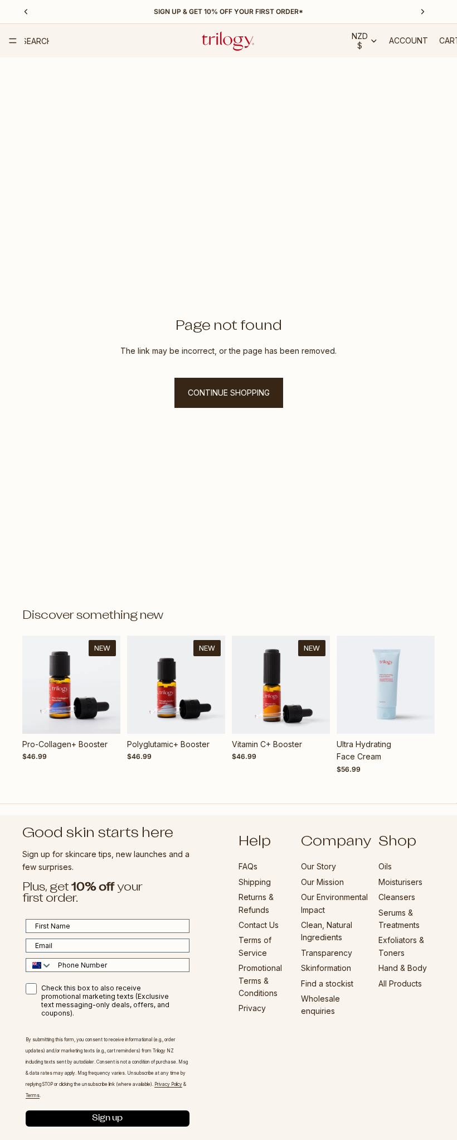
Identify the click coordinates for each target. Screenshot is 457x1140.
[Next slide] (108, 684)
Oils (385, 866)
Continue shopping (229, 392)
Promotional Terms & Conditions (260, 980)
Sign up (107, 1118)
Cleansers (396, 897)
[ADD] (103, 716)
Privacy (252, 1008)
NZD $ (360, 40)
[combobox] (39, 965)
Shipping (255, 882)
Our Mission (322, 882)
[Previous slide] (34, 684)
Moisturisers (400, 882)
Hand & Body (402, 968)
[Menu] (13, 41)
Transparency (326, 952)
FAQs (248, 866)
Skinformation (326, 968)
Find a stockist (327, 983)
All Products (400, 983)
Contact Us (259, 925)
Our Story (318, 866)
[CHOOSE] (417, 716)
